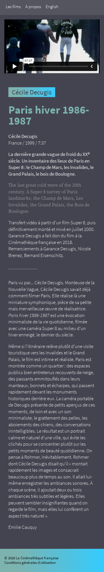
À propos (33, 6)
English (52, 6)
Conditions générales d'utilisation (30, 562)
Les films (13, 6)
